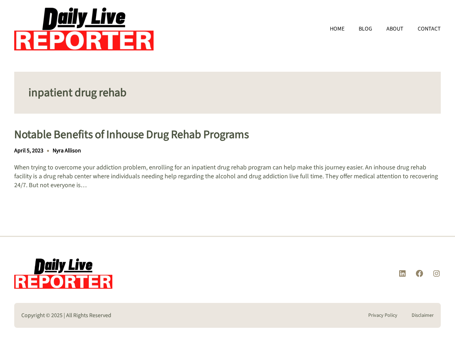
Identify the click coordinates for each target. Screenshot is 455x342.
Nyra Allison (67, 150)
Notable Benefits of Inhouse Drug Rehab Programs (131, 134)
